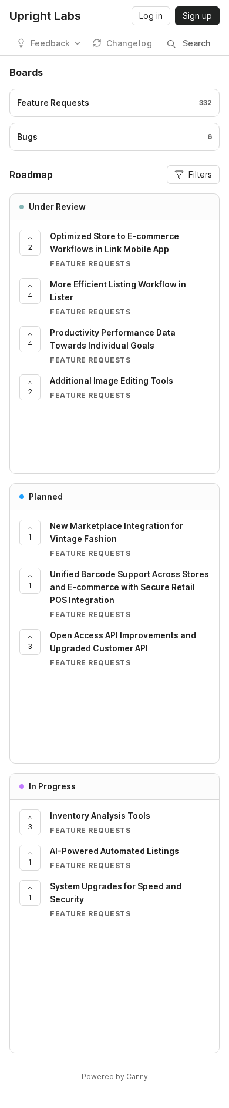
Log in (151, 16)
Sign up (197, 16)
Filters (200, 174)
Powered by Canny (115, 1076)
